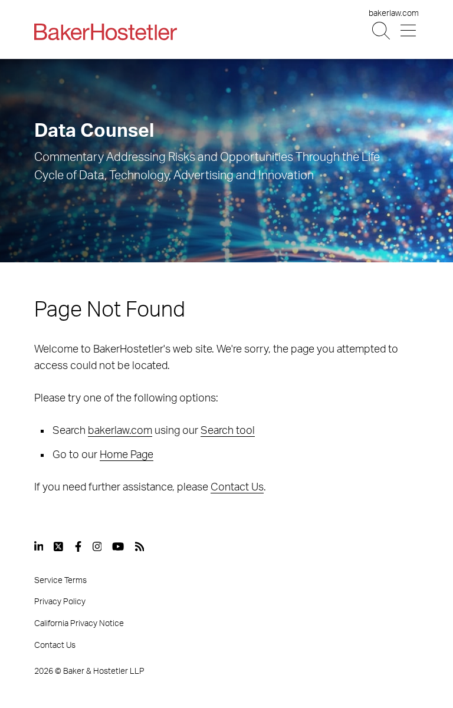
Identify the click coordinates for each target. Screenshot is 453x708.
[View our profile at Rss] (140, 546)
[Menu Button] (409, 31)
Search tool (228, 431)
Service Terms (60, 581)
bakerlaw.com (394, 13)
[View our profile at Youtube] (118, 546)
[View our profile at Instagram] (97, 546)
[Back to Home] (105, 32)
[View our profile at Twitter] (59, 546)
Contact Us (237, 487)
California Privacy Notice (79, 624)
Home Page (126, 455)
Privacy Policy (60, 602)
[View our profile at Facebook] (78, 546)
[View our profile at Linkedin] (39, 546)
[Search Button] (382, 31)
